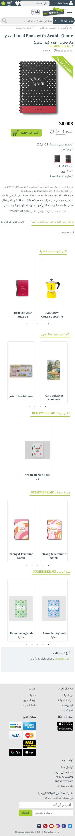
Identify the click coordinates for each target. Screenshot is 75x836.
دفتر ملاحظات (23, 28)
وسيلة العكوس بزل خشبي (21, 396)
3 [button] (37, 324)
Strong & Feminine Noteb (54, 556)
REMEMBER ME (61, 46)
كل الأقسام (66, 28)
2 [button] (43, 324)
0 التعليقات (46, 51)
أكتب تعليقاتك (62, 658)
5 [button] (26, 324)
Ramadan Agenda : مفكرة (54, 635)
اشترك (25, 812)
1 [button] (48, 324)
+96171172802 (64, 777)
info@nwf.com (19, 211)
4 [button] (32, 324)
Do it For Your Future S (23, 315)
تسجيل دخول (62, 3)
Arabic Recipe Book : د (37, 477)
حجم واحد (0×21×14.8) (50, 144)
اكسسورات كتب (48, 28)
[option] (37, 87)
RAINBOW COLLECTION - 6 (52, 315)
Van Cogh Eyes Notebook (54, 398)
